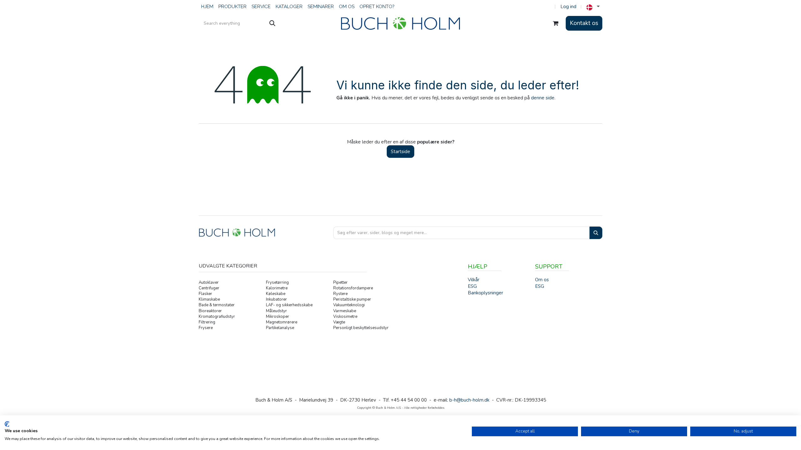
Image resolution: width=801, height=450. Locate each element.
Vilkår (473, 280)
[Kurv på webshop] (555, 23)
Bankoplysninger (485, 293)
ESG (539, 286)
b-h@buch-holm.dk (469, 400)
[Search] (595, 233)
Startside (400, 151)
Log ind (568, 6)
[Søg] (272, 23)
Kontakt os (584, 23)
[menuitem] (207, 6)
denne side (542, 98)
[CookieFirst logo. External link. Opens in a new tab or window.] (7, 424)
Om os (542, 280)
